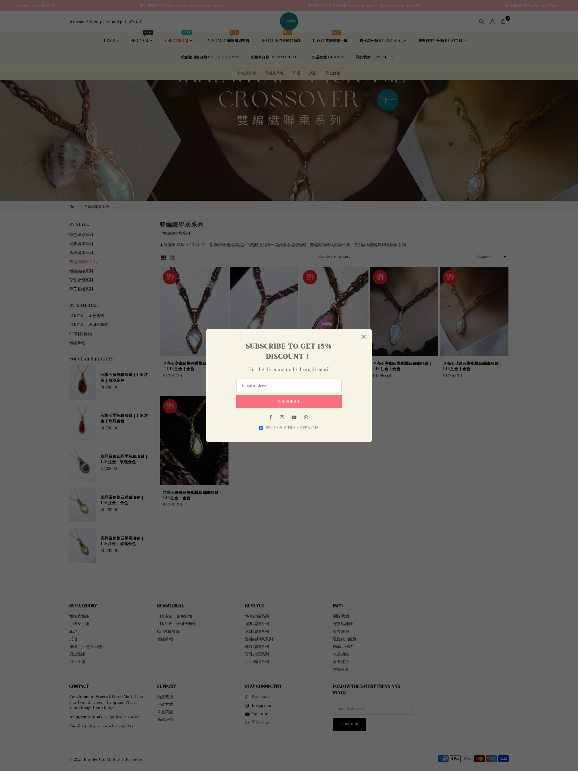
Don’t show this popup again (292, 428)
